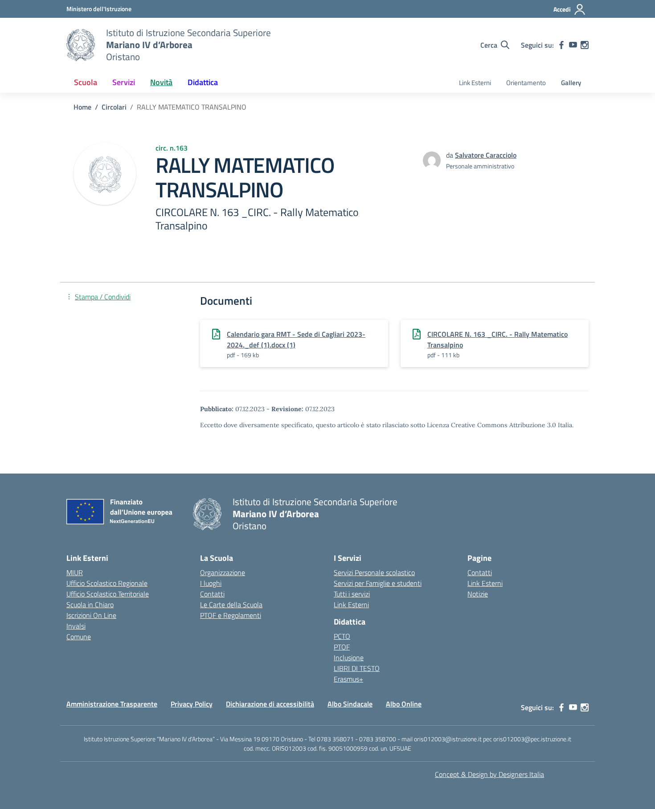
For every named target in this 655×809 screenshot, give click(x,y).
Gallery (571, 83)
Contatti (212, 593)
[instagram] (585, 45)
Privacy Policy (192, 704)
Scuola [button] (85, 82)
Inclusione (349, 657)
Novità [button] (161, 82)
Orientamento (526, 83)
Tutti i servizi (352, 593)
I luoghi (210, 583)
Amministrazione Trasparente (111, 704)
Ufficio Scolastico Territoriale (107, 593)
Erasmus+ (348, 679)
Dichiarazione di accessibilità (270, 704)
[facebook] (561, 45)
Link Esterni (475, 83)
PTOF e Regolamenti (230, 615)
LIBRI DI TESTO (357, 668)
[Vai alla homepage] (80, 45)
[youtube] (573, 45)
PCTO (342, 636)
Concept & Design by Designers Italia (489, 774)
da (450, 155)
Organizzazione (222, 572)
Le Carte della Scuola (231, 604)
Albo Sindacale (350, 704)
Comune (78, 636)
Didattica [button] (203, 82)
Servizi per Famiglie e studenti (378, 583)
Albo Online (404, 704)
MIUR (74, 572)
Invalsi (76, 626)
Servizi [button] (123, 82)
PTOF (342, 646)
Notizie (477, 593)
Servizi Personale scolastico (374, 572)
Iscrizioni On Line (91, 615)
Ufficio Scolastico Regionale (106, 583)
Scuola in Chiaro (90, 604)
